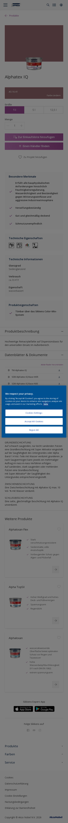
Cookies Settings (34, 413)
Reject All (34, 430)
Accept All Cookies (34, 421)
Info (46, 404)
